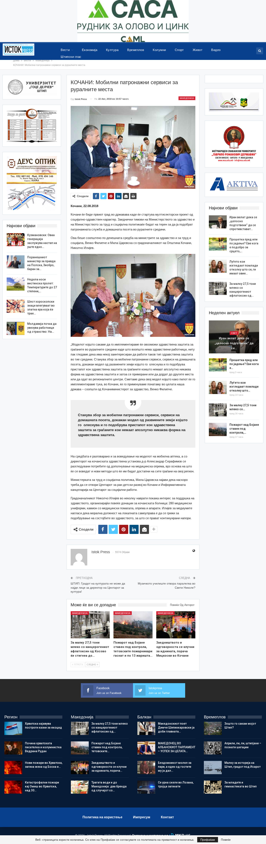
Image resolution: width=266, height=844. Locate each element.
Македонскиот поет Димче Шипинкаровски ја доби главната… (176, 727)
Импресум (141, 817)
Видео (215, 50)
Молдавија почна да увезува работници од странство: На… (42, 327)
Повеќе (226, 839)
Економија (89, 50)
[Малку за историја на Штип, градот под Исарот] (213, 767)
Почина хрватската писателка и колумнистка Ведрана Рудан (43, 747)
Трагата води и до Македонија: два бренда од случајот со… (109, 786)
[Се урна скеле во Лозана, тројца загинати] (146, 787)
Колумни (159, 50)
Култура (112, 50)
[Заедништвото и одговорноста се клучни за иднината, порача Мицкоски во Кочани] (175, 625)
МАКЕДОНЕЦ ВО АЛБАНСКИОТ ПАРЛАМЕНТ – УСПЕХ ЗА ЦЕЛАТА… (176, 747)
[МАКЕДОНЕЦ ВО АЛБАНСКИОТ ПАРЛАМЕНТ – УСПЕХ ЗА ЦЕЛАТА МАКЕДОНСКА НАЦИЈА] (146, 748)
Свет (234, 333)
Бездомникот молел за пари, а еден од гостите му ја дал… (174, 766)
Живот (197, 50)
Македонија (187, 98)
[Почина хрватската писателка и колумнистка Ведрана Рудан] (13, 748)
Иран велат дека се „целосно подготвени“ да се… (234, 343)
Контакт (167, 817)
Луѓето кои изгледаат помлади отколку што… (244, 386)
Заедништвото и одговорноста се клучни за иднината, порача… (109, 766)
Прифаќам (207, 839)
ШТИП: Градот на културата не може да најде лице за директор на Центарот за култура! (98, 587)
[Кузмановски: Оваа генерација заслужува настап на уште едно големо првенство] (16, 239)
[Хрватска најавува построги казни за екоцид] (13, 728)
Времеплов (135, 50)
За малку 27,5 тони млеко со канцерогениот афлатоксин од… (109, 727)
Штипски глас (71, 56)
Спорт (179, 50)
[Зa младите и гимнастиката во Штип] (213, 787)
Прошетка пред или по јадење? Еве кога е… (244, 364)
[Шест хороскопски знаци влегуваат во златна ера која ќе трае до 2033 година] (16, 306)
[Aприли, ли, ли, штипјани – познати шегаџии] (213, 748)
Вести (65, 50)
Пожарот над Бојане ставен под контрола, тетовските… (106, 747)
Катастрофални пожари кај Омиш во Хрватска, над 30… (42, 786)
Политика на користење (102, 817)
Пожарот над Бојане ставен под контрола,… (244, 428)
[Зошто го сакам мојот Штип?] (213, 728)
